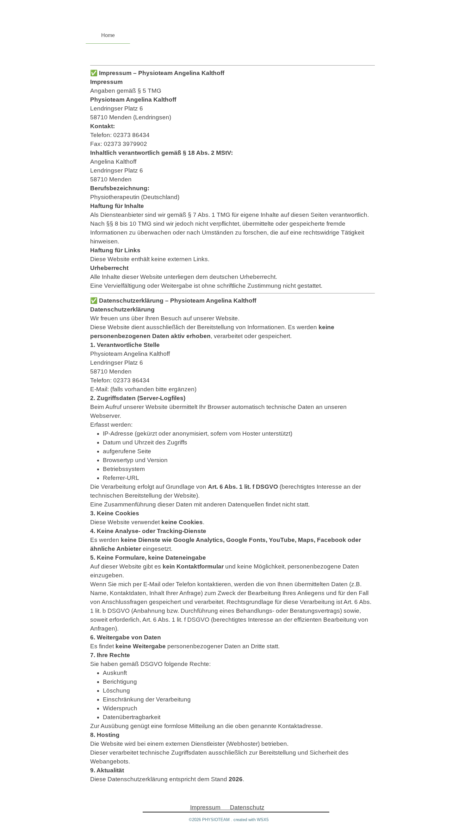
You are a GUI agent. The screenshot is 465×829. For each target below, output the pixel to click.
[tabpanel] (232, 423)
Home (108, 35)
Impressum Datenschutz (227, 807)
